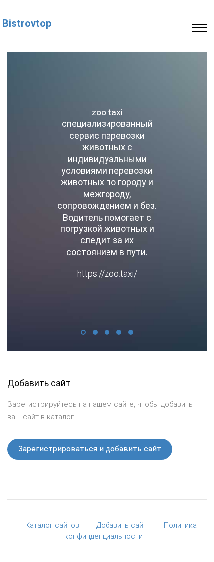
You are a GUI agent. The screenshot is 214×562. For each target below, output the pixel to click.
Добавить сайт (121, 519)
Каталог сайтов (52, 519)
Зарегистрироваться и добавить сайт (89, 443)
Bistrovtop (26, 23)
